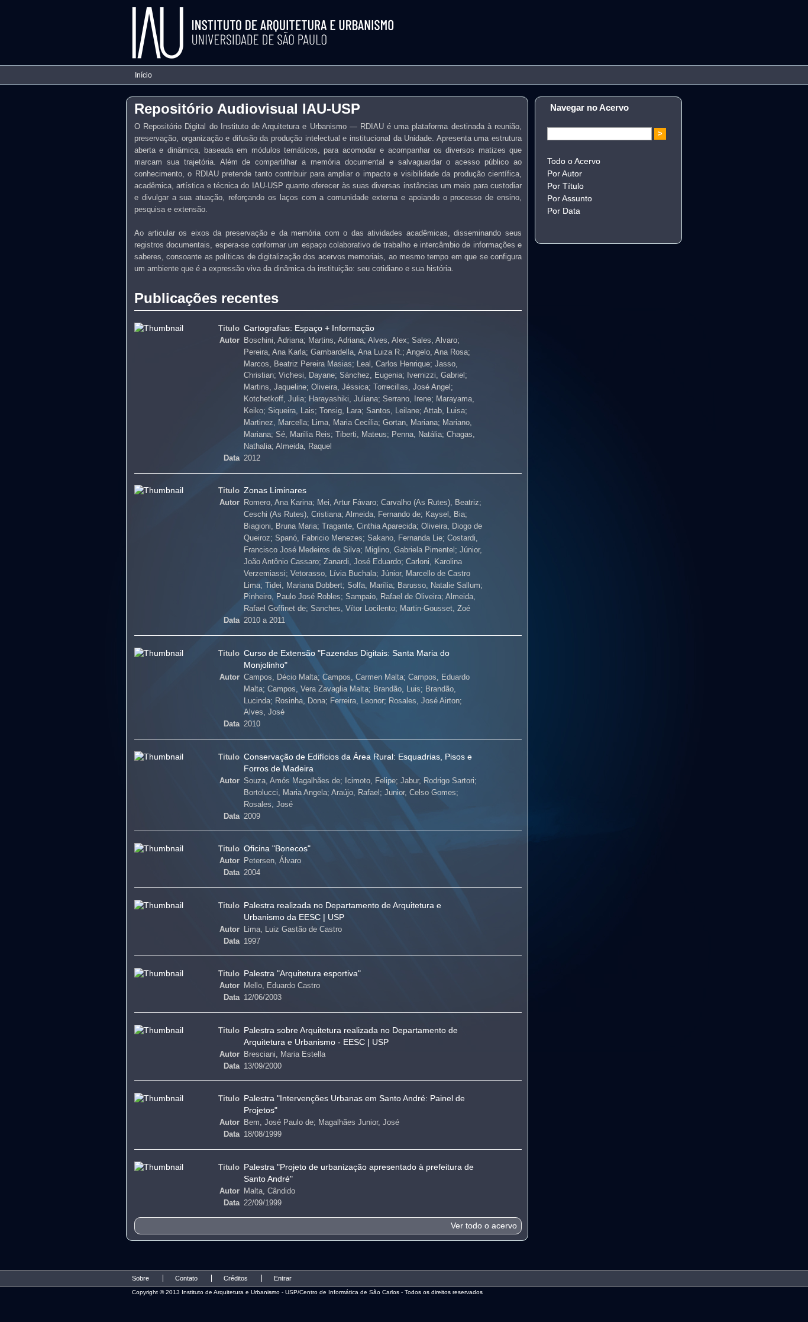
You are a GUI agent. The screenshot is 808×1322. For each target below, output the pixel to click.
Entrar (283, 1278)
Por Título (565, 186)
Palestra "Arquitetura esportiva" (302, 973)
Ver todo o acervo (484, 1225)
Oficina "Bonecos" (277, 848)
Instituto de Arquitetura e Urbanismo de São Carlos (263, 33)
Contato (186, 1278)
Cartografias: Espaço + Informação (309, 328)
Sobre (140, 1278)
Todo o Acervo (573, 161)
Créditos (236, 1278)
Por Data (563, 210)
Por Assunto (569, 198)
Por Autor (564, 173)
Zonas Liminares (275, 490)
